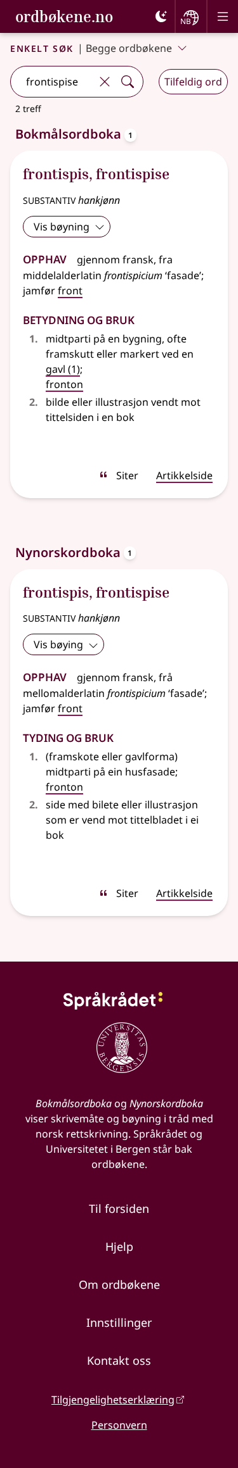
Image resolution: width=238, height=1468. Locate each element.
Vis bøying (58, 644)
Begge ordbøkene (129, 48)
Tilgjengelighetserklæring (113, 1400)
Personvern (119, 1425)
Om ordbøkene (119, 1284)
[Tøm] (104, 81)
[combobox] (52, 81)
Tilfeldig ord (193, 82)
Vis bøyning (61, 227)
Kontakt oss (119, 1360)
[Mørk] (161, 16)
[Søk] (127, 81)
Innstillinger (119, 1322)
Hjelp (119, 1246)
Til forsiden (119, 1208)
